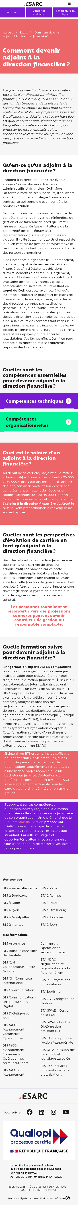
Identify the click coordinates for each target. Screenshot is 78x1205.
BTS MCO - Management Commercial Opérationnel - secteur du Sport (15, 1054)
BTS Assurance (14, 943)
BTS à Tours (49, 924)
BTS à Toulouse (51, 917)
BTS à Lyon (11, 910)
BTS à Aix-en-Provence (20, 888)
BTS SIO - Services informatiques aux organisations (54, 1070)
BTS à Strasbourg (53, 910)
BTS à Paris (48, 888)
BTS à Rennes (50, 895)
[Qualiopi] (39, 1149)
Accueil (8, 32)
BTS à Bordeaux (15, 895)
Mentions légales (17, 1198)
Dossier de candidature (39, 12)
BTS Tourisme (50, 991)
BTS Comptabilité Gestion (23, 822)
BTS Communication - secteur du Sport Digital (19, 1001)
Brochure (12, 12)
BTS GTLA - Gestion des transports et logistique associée (57, 1054)
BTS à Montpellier (16, 917)
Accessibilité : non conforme (47, 1198)
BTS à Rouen (50, 903)
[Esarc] (32, 3)
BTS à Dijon (11, 903)
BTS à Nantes (13, 924)
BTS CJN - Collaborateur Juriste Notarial (19, 966)
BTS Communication (18, 990)
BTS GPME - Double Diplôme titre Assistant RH (55, 1026)
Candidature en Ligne (65, 12)
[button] (68, 1198)
